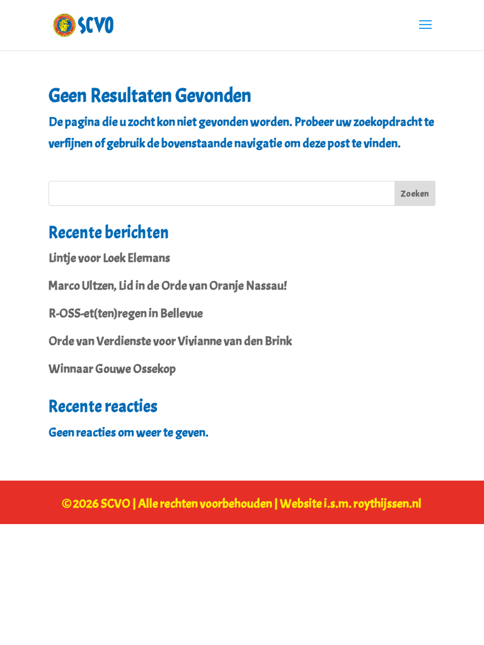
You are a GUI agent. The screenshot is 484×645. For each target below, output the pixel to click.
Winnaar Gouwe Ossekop (112, 369)
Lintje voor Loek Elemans (109, 258)
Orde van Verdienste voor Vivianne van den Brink (170, 341)
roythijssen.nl (388, 503)
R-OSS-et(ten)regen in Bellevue (126, 313)
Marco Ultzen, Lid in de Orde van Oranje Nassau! (168, 286)
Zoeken (415, 193)
